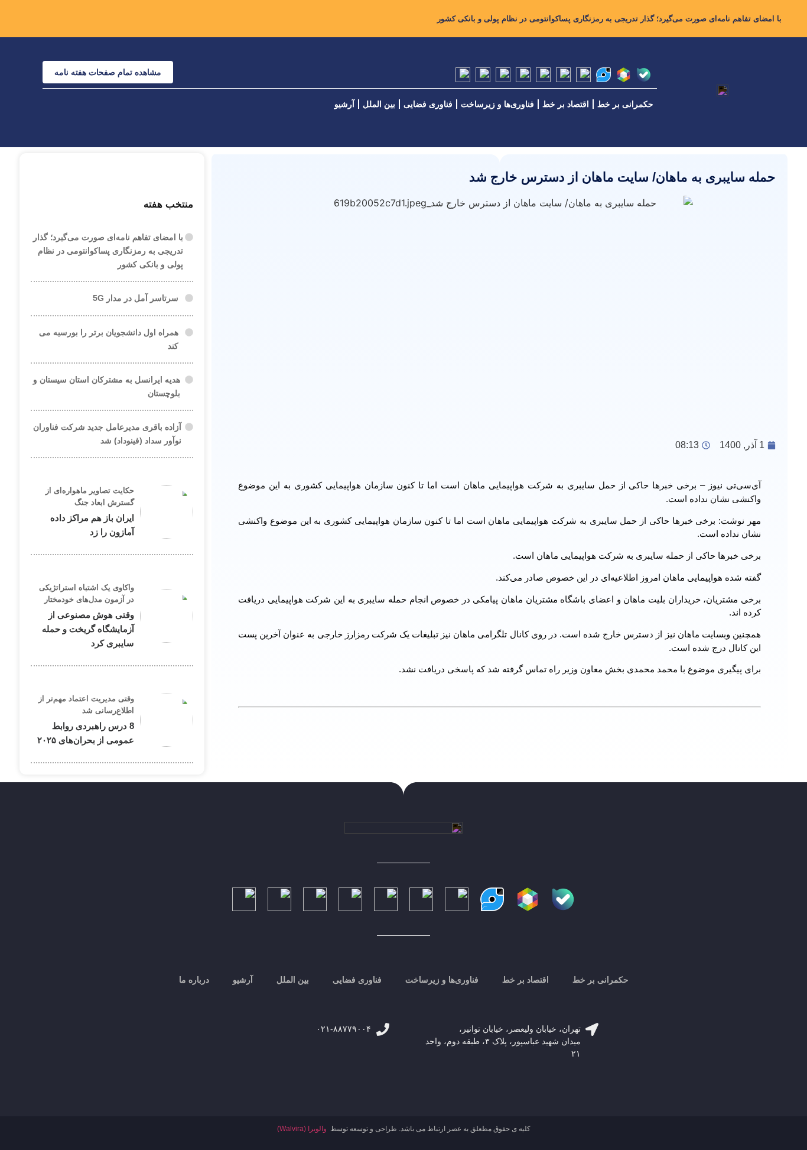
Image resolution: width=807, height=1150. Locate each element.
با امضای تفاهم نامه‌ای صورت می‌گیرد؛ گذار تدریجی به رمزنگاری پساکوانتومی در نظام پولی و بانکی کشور (609, 18)
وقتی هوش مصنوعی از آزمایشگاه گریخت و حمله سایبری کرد (88, 629)
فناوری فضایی (428, 104)
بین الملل (379, 104)
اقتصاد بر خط (565, 104)
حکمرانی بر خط (625, 104)
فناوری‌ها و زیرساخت (497, 104)
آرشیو (344, 104)
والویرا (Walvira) (302, 1129)
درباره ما (194, 979)
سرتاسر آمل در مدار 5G (135, 298)
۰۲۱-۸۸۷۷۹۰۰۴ (343, 1029)
